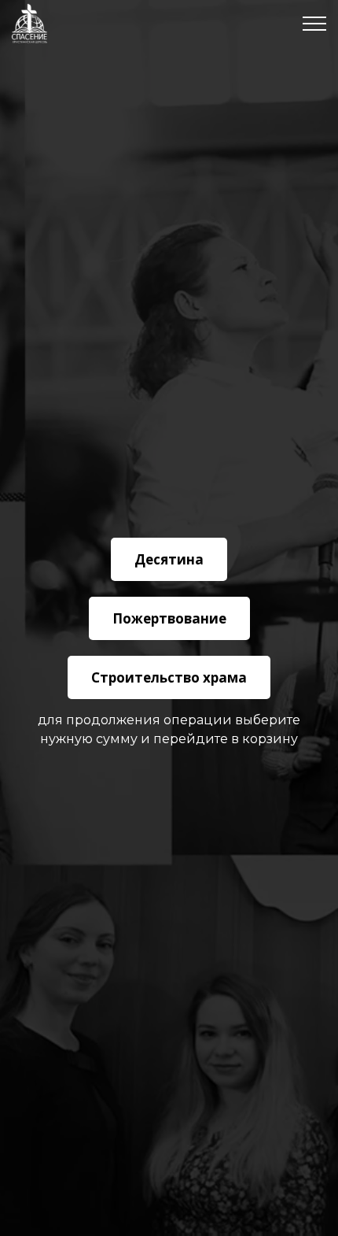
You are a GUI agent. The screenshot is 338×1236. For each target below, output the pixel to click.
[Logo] (29, 23)
